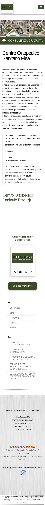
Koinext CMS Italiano (30, 467)
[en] (17, 447)
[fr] (22, 447)
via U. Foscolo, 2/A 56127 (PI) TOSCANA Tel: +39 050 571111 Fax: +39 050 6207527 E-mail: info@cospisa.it (22, 420)
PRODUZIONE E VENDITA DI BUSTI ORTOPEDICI (23, 358)
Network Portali (22, 503)
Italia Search (35, 500)
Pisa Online (26, 500)
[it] (12, 447)
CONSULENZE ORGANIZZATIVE (17, 351)
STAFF (13, 313)
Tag (31, 497)
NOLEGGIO (15, 308)
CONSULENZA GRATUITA (24, 40)
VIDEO (13, 328)
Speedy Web (16, 467)
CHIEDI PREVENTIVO (24, 286)
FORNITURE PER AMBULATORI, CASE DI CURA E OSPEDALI (20, 366)
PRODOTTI (15, 318)
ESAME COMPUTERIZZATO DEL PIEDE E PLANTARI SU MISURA (22, 376)
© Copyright (6, 497)
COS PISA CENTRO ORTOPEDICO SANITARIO (21, 343)
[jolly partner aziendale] (22, 472)
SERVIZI (13, 323)
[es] (33, 447)
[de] (27, 447)
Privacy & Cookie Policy (19, 497)
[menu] (41, 7)
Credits (35, 497)
